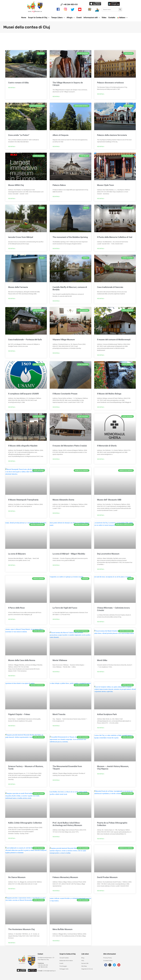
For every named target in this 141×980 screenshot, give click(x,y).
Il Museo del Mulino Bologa (109, 394)
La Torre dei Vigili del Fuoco (65, 608)
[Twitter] (114, 964)
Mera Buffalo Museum (62, 929)
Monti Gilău (102, 660)
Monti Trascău (59, 714)
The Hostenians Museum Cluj (21, 929)
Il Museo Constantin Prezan (65, 394)
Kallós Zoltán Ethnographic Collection (25, 823)
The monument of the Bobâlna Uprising (70, 237)
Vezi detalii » (12, 87)
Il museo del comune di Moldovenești (113, 339)
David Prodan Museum (107, 877)
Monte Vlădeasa (60, 660)
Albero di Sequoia (60, 135)
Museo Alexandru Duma (63, 500)
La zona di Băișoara (17, 554)
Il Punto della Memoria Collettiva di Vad (114, 237)
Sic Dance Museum (16, 877)
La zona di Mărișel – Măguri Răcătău (69, 554)
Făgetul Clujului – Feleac (19, 714)
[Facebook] (105, 964)
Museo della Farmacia (18, 287)
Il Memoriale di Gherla (107, 446)
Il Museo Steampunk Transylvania (23, 500)
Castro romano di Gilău (18, 82)
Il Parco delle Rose (16, 608)
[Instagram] (109, 964)
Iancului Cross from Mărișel (20, 237)
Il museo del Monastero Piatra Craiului (70, 446)
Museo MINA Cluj (16, 185)
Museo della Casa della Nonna (21, 660)
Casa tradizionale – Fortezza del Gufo (25, 339)
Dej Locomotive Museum (108, 554)
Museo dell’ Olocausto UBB (109, 500)
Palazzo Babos (59, 185)
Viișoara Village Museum (64, 339)
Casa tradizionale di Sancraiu (110, 287)
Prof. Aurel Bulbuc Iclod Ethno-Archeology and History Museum (67, 824)
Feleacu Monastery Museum (65, 877)
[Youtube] (118, 964)
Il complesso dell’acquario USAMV (23, 394)
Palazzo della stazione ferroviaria (112, 135)
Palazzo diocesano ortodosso (110, 82)
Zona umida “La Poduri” (18, 135)
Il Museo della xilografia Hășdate (22, 446)
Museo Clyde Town (105, 185)
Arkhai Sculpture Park (107, 714)
